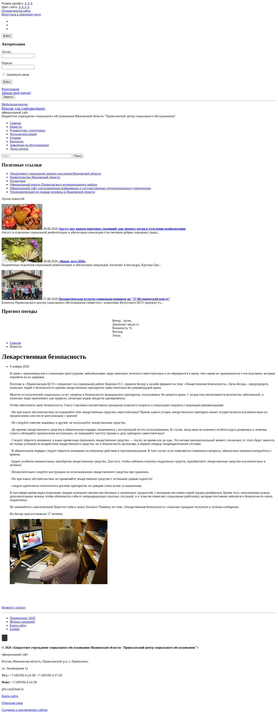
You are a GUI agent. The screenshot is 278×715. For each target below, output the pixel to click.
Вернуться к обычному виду (21, 14)
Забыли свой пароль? (16, 92)
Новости (16, 126)
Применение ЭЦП (22, 618)
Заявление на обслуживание (29, 145)
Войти (7, 35)
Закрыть (8, 96)
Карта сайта (18, 625)
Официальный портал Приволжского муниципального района (53, 184)
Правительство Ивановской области (35, 177)
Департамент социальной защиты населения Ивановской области (55, 173)
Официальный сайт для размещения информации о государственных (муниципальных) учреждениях (80, 188)
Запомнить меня (18, 74)
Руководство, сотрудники (27, 130)
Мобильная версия (14, 104)
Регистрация (10, 89)
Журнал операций (22, 621)
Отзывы (15, 137)
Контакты (16, 141)
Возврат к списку (14, 607)
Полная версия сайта (16, 10)
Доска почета (19, 148)
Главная (15, 123)
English (15, 629)
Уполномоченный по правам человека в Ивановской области (52, 192)
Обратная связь (12, 703)
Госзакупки (18, 181)
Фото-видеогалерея (23, 134)
